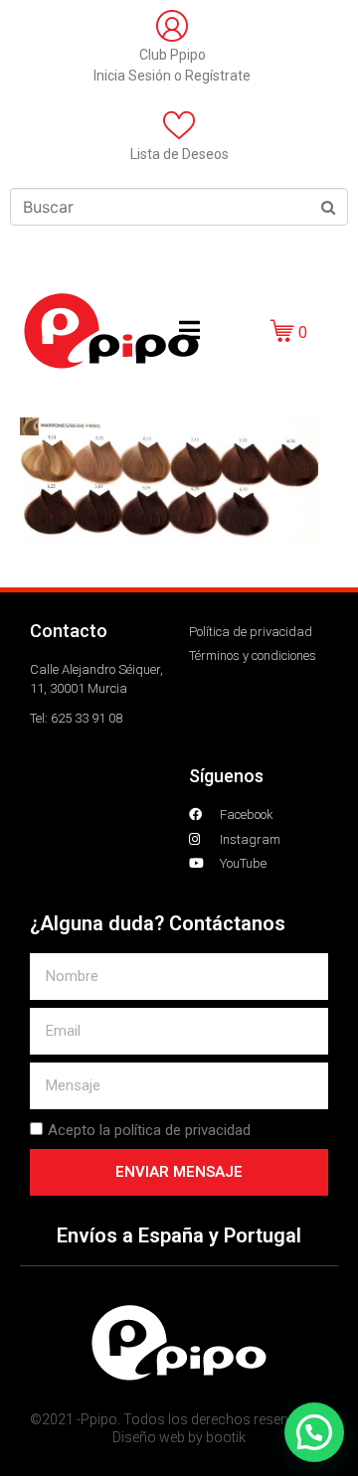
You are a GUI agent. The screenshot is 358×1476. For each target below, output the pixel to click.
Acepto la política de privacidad (149, 1130)
